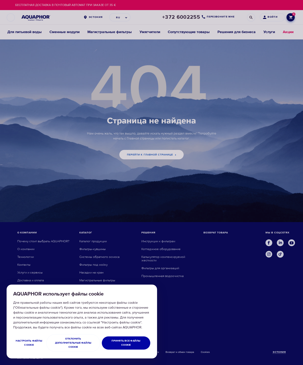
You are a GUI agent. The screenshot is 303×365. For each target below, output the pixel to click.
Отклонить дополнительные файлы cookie (73, 342)
